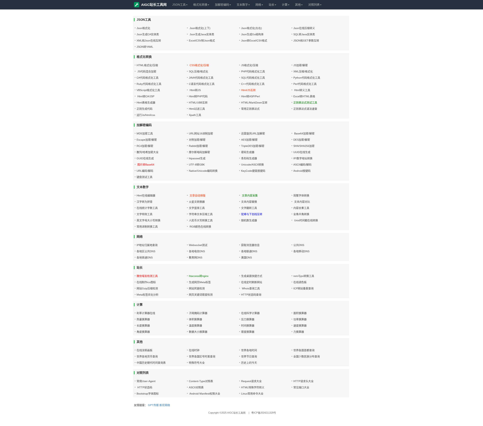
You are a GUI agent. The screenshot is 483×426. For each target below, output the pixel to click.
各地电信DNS (197, 251)
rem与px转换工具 (303, 275)
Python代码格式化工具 (306, 77)
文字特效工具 (144, 214)
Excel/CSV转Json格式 (202, 40)
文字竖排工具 (197, 207)
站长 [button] (271, 4)
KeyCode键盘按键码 (253, 170)
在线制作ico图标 (146, 282)
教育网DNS (195, 257)
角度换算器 (143, 331)
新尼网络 (164, 405)
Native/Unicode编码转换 (203, 170)
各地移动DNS (301, 251)
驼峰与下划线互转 (251, 214)
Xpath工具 (195, 114)
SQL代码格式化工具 (253, 77)
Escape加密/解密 (147, 139)
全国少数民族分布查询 (306, 356)
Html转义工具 (301, 90)
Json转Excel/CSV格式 (254, 40)
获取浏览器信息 (250, 245)
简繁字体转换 (301, 195)
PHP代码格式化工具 (253, 71)
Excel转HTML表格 (304, 96)
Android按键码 (302, 170)
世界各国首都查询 (304, 350)
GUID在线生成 (145, 158)
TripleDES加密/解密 (252, 145)
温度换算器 (195, 325)
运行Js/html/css (146, 114)
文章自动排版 (197, 195)
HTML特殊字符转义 (252, 387)
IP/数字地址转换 (302, 158)
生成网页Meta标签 (200, 282)
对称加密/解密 (197, 139)
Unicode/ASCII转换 (252, 164)
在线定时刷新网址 (251, 282)
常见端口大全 (301, 387)
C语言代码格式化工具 (202, 83)
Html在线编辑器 (146, 195)
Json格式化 (143, 28)
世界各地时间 (249, 350)
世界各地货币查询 (147, 356)
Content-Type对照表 (201, 381)
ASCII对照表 (196, 387)
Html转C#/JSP (145, 96)
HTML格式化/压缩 (147, 65)
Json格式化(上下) (199, 28)
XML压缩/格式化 (303, 71)
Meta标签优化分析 (147, 294)
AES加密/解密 (249, 139)
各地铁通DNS (145, 257)
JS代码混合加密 (146, 71)
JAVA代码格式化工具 (201, 77)
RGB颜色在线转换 (200, 226)
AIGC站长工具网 (154, 5)
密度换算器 (247, 331)
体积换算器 (195, 319)
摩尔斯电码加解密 (199, 152)
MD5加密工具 (145, 133)
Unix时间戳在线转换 (305, 220)
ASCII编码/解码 (302, 164)
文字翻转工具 (249, 207)
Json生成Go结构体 (252, 34)
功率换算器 (300, 319)
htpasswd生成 (197, 158)
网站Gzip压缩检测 (147, 288)
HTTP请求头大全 (303, 381)
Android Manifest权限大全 (204, 393)
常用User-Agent (146, 381)
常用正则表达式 (250, 108)
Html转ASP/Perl (250, 96)
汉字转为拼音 (144, 201)
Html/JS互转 (248, 90)
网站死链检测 (197, 288)
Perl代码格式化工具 (305, 83)
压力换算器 (247, 319)
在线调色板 (300, 282)
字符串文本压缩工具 (201, 214)
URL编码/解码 (145, 170)
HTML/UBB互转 (198, 102)
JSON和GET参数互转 (306, 40)
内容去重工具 (301, 207)
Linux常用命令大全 (252, 393)
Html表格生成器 (146, 102)
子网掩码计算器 (198, 313)
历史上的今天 (249, 362)
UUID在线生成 (301, 152)
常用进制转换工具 (147, 226)
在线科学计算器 (250, 313)
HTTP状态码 (144, 387)
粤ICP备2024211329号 (263, 412)
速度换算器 (300, 325)
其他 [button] (298, 4)
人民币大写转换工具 (201, 220)
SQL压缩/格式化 (198, 71)
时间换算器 (247, 325)
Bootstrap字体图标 (148, 393)
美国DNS (246, 257)
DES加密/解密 (301, 139)
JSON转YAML (145, 46)
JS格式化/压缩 (249, 65)
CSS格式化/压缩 (199, 65)
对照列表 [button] (314, 4)
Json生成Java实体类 (201, 34)
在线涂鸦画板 (144, 350)
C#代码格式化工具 (147, 77)
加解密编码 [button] (222, 4)
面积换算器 (300, 313)
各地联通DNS (249, 251)
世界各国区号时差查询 (202, 356)
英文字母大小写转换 (148, 220)
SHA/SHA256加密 (304, 145)
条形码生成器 (249, 158)
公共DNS (298, 245)
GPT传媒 (153, 405)
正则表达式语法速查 (305, 108)
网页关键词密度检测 (201, 294)
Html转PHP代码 (198, 96)
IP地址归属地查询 (147, 245)
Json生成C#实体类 (148, 34)
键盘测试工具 (144, 177)
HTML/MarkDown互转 (254, 102)
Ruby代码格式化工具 (149, 83)
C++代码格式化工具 (253, 83)
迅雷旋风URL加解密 (253, 133)
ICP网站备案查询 (303, 288)
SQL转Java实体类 (304, 34)
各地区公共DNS (146, 251)
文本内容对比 (301, 201)
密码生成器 (247, 152)
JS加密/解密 (300, 65)
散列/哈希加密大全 (147, 152)
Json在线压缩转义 (304, 28)
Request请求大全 (251, 381)
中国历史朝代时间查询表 (151, 362)
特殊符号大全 (197, 362)
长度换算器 (143, 325)
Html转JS (195, 90)
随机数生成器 (249, 220)
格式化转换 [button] (200, 4)
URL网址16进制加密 (201, 133)
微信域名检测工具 (147, 275)
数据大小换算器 (198, 331)
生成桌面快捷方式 (251, 275)
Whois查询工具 (250, 288)
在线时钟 (194, 350)
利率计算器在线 (146, 313)
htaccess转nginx (198, 275)
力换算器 (298, 331)
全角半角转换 (301, 214)
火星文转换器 (197, 201)
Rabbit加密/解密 (198, 145)
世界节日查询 (249, 356)
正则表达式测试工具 (305, 102)
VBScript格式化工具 (148, 90)
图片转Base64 (145, 164)
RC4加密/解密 (145, 145)
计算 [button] (285, 4)
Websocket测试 (198, 245)
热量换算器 (143, 319)
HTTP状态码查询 (251, 294)
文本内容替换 (249, 201)
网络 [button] (258, 4)
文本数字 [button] (242, 4)
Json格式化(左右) (251, 28)
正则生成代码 (144, 108)
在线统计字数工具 (147, 207)
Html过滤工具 (197, 108)
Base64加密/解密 (304, 133)
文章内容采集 (249, 195)
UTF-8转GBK (197, 164)
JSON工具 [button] (179, 4)
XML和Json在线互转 (149, 40)
